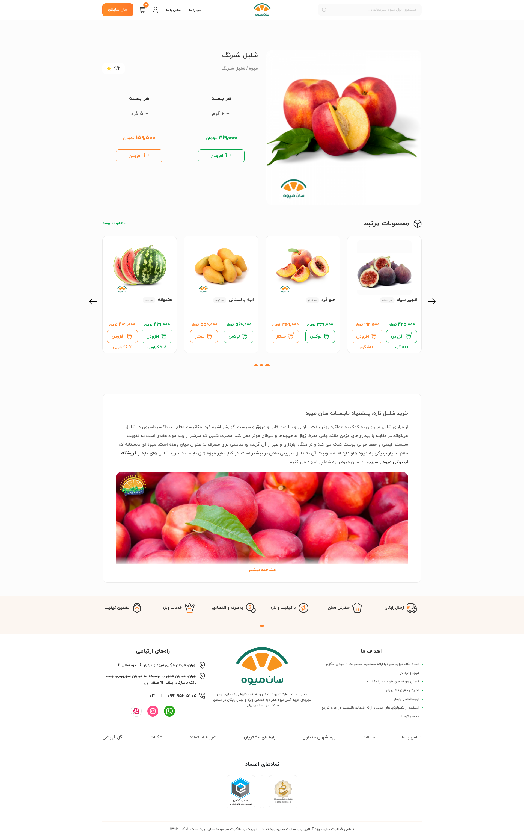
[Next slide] (93, 301)
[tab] (267, 365)
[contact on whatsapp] (169, 711)
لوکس (315, 336)
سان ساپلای (118, 9)
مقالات (368, 737)
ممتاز (281, 336)
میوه (253, 69)
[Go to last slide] (431, 301)
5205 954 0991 (182, 696)
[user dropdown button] (155, 9)
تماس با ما (173, 10)
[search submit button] (324, 10)
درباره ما (195, 10)
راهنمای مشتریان (259, 737)
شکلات (156, 737)
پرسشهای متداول (319, 737)
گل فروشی (112, 737)
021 (153, 696)
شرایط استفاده (203, 737)
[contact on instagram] (152, 711)
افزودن (216, 156)
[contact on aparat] (136, 711)
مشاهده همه (114, 223)
